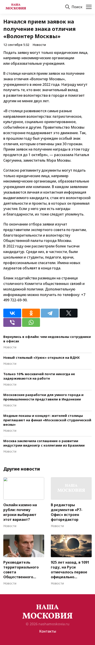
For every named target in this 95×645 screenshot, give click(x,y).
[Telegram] (50, 313)
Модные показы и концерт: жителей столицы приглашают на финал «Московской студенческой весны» (47, 420)
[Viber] (12, 322)
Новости (39, 45)
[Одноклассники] (31, 313)
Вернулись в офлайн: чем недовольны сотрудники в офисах (47, 338)
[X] (69, 313)
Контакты (47, 631)
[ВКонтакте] (12, 313)
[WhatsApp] (31, 322)
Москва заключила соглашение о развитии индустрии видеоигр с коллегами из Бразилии (44, 443)
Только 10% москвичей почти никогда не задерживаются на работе (39, 376)
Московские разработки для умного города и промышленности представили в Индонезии (43, 396)
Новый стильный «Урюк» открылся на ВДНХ (41, 357)
